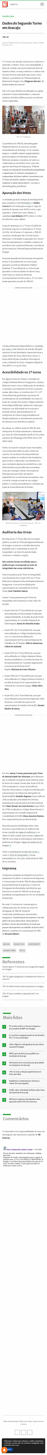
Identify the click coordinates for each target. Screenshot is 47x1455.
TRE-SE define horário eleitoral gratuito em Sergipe (23, 986)
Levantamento (34, 944)
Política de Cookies (26, 1421)
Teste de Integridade (18, 855)
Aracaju (6, 944)
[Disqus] (23, 1173)
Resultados (26, 203)
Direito (14, 4)
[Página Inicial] (4, 4)
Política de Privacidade (10, 1421)
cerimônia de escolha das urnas (23, 852)
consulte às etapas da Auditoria (21, 832)
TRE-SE (5, 37)
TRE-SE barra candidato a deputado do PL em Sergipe (20, 995)
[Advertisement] (23, 315)
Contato (23, 1424)
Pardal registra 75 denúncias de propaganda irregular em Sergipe (23, 968)
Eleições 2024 (19, 944)
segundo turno (9, 950)
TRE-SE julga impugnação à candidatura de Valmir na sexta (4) (23, 978)
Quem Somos (38, 1421)
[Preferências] (4, 1450)
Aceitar (8, 1449)
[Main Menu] (42, 4)
